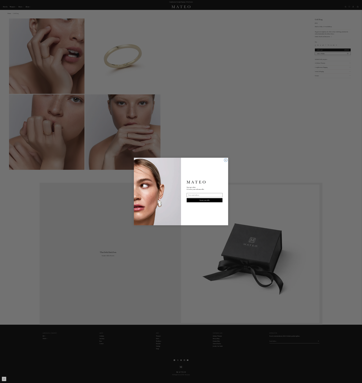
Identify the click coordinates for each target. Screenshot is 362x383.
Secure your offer (205, 200)
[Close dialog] (225, 160)
